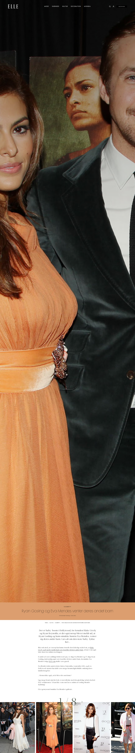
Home (46, 622)
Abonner (122, 6)
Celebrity (67, 606)
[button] (82, 701)
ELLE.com (52, 661)
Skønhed (55, 6)
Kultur (65, 6)
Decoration (76, 6)
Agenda (87, 6)
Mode (46, 6)
